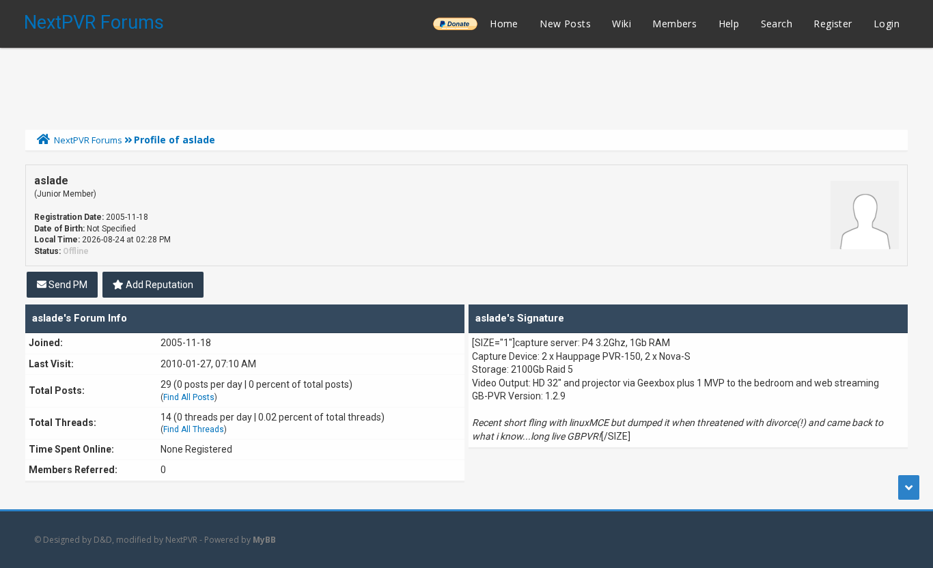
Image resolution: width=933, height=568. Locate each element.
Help (729, 23)
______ (455, 23)
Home (504, 23)
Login (887, 23)
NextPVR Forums (94, 22)
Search (776, 23)
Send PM (66, 284)
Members (674, 23)
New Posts (565, 23)
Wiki (621, 23)
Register (832, 23)
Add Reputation (158, 284)
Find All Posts (188, 397)
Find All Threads (193, 429)
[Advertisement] (466, 85)
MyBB (264, 539)
